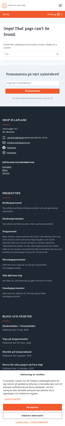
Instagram (11, 152)
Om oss (5, 173)
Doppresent (9, 232)
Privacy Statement (39, 422)
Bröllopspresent (12, 203)
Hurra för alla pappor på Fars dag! (22, 365)
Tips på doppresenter (15, 339)
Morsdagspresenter (14, 260)
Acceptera (32, 407)
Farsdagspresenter (13, 288)
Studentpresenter (13, 219)
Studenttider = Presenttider (19, 326)
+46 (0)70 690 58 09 (15, 137)
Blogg (4, 170)
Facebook (11, 147)
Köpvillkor (6, 167)
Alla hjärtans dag (12, 276)
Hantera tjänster (13, 398)
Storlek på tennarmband (16, 352)
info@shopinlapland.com (18, 142)
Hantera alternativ (32, 415)
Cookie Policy (22, 422)
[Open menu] (60, 5)
